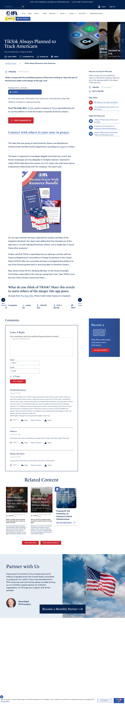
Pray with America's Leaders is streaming (62, 2)
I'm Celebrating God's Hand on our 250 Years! (106, 108)
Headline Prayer (11, 63)
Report (49, 420)
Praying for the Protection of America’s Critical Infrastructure (105, 127)
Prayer (30, 13)
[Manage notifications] (120, 699)
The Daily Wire (27, 296)
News (23, 13)
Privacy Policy (5, 701)
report (63, 147)
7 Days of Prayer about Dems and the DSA (105, 121)
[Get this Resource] (66, 498)
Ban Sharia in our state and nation (106, 102)
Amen (15, 420)
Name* (12, 360)
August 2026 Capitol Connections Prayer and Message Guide (106, 134)
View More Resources (51, 543)
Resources (52, 13)
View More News (30, 543)
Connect (71, 13)
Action (36, 13)
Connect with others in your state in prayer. (39, 132)
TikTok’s (31, 108)
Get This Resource (63, 522)
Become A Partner (100, 350)
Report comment (36, 420)
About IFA (82, 13)
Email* (12, 367)
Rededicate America (96, 13)
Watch (45, 13)
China (54, 108)
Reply (26, 420)
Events (62, 13)
